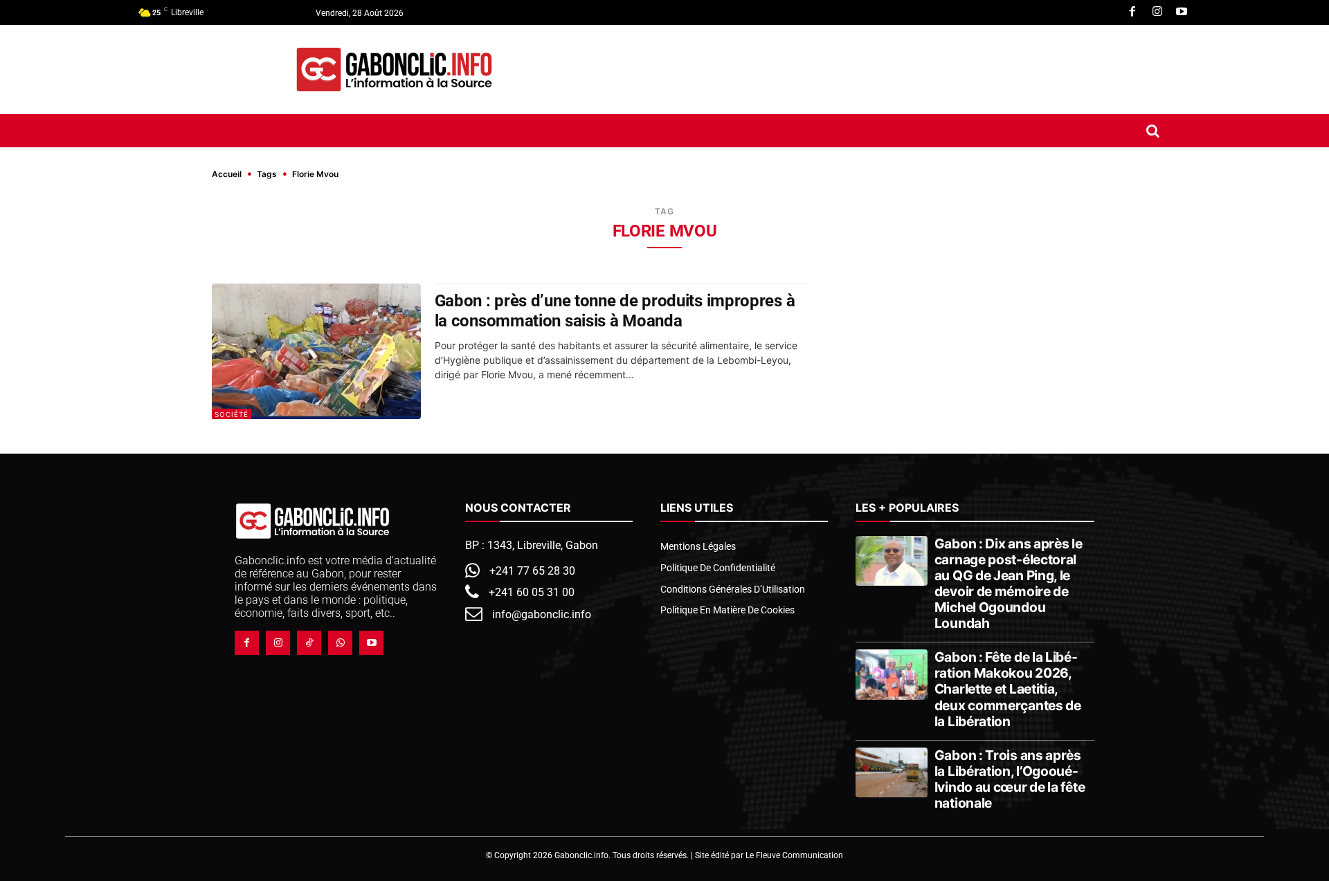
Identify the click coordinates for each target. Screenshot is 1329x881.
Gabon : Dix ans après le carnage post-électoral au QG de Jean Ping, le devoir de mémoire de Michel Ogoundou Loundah (1008, 583)
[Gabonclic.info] (394, 70)
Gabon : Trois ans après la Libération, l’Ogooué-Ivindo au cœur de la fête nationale (1009, 779)
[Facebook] (1132, 12)
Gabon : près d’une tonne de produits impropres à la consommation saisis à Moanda (615, 311)
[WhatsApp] (340, 643)
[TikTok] (309, 643)
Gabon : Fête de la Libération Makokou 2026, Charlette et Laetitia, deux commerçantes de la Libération (1007, 689)
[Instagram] (1157, 12)
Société (231, 414)
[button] (1153, 130)
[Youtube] (1182, 12)
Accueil (227, 174)
